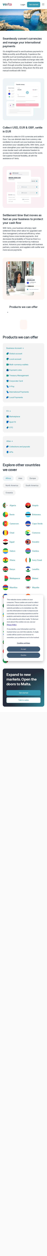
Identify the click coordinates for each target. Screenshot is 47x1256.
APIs (11, 452)
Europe (33, 478)
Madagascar (15, 578)
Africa (8, 478)
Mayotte (35, 587)
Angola (35, 505)
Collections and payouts (19, 446)
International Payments (19, 392)
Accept (23, 649)
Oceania (9, 492)
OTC (11, 427)
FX (8, 411)
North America (12, 485)
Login (23, 5)
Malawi (35, 578)
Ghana (12, 560)
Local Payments (16, 397)
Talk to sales (23, 700)
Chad (12, 533)
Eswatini (35, 542)
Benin (12, 514)
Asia (20, 478)
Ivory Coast (37, 560)
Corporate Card (16, 381)
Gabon (12, 551)
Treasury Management (19, 375)
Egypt (12, 542)
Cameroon (14, 523)
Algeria (13, 505)
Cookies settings (23, 643)
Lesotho (35, 569)
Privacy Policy (12, 625)
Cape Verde (37, 523)
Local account (15, 359)
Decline (23, 655)
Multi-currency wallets (18, 364)
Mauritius (13, 587)
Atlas (9, 441)
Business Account (15, 348)
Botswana (36, 514)
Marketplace (14, 416)
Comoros (36, 533)
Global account (15, 353)
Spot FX (12, 422)
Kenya (12, 569)
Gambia (35, 551)
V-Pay (11, 386)
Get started (33, 4)
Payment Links (15, 370)
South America (32, 485)
